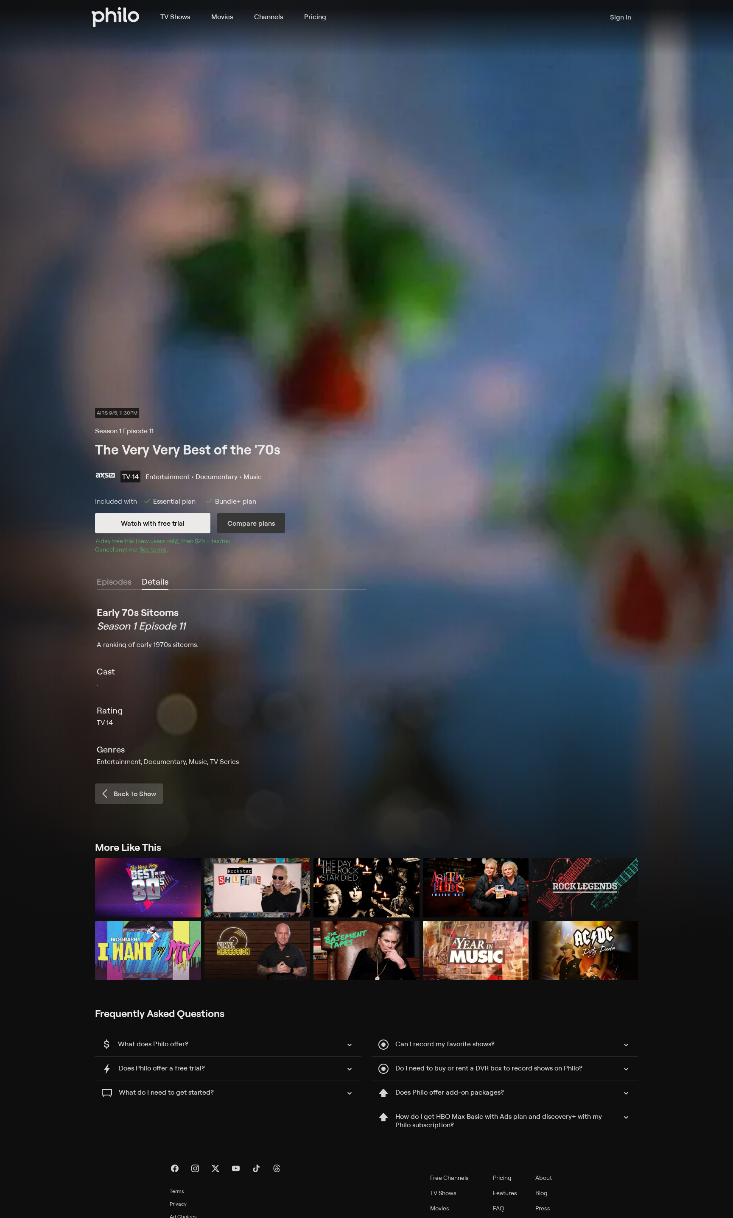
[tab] (155, 582)
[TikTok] (256, 1168)
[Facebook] (175, 1168)
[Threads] (276, 1168)
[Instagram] (195, 1168)
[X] (215, 1168)
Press (542, 1208)
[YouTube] (236, 1168)
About (543, 1177)
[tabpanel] (366, 685)
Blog (541, 1192)
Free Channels (449, 1177)
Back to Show (135, 793)
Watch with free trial (153, 523)
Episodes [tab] (114, 581)
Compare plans (251, 523)
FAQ (498, 1208)
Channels (268, 16)
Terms (177, 1191)
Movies (222, 16)
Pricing (315, 16)
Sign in (620, 17)
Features (505, 1192)
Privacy (178, 1204)
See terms (153, 549)
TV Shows (175, 16)
